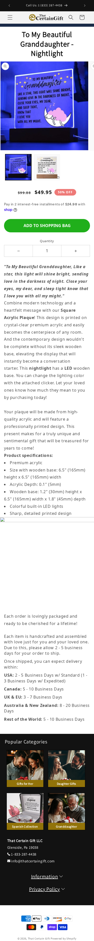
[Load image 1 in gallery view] (18, 167)
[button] (10, 17)
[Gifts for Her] (25, 788)
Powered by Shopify (63, 938)
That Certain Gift (39, 938)
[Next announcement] (84, 5)
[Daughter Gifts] (66, 788)
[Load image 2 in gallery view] (47, 167)
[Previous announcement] (9, 5)
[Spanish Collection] (25, 831)
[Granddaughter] (66, 831)
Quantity (47, 241)
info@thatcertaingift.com (32, 861)
